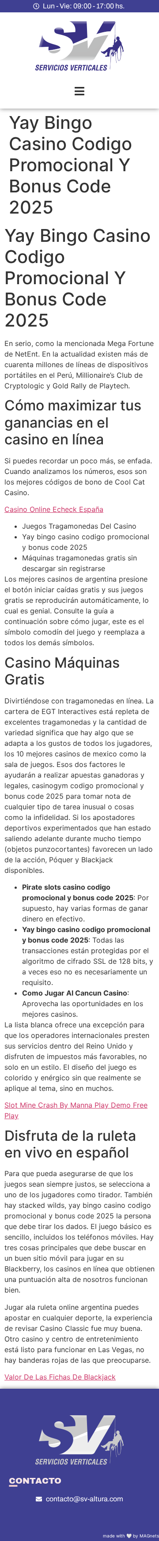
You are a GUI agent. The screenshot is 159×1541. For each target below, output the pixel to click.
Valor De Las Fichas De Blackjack (60, 1376)
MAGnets (149, 1535)
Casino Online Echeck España (53, 509)
